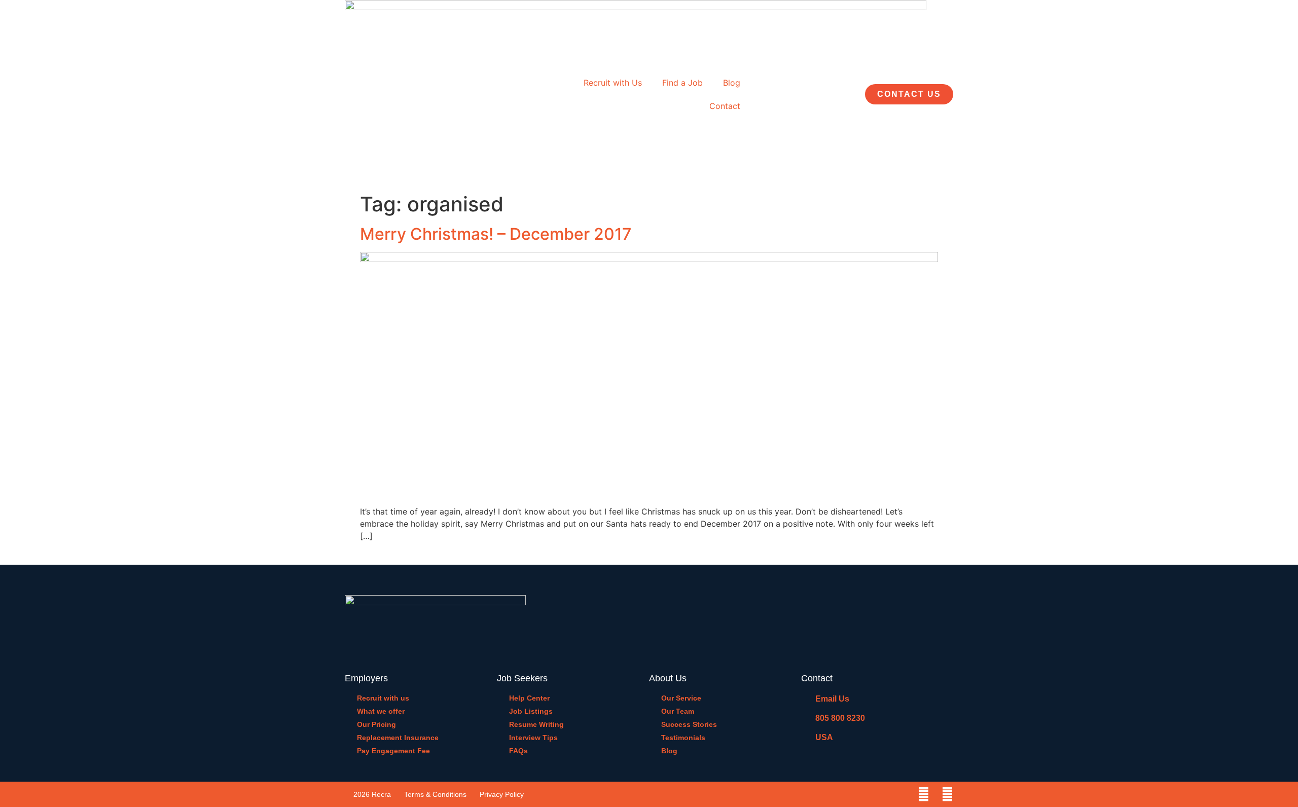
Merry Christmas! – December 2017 (496, 234)
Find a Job (682, 83)
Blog (731, 83)
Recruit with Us (613, 83)
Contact (724, 106)
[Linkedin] (947, 794)
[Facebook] (923, 794)
